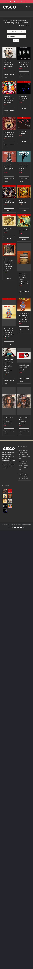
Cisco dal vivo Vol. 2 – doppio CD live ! (23, 98)
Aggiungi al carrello (6, 76)
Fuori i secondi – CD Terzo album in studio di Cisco (9, 134)
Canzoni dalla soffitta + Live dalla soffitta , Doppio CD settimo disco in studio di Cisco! (24, 278)
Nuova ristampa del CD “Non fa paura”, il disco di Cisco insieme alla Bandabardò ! (24, 317)
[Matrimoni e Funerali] (10, 506)
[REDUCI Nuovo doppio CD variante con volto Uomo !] (24, 401)
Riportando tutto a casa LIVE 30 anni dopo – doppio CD (24, 368)
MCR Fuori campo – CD (22, 202)
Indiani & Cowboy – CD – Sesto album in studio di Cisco (8, 63)
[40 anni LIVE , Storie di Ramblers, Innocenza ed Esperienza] (4, 501)
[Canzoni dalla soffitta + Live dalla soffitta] (10, 496)
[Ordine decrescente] (24, 31)
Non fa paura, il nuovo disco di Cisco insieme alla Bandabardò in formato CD (9, 332)
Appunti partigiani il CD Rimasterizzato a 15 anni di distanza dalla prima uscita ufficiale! (9, 264)
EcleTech (29, 524)
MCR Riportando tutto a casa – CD (9, 202)
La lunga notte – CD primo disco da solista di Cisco (24, 168)
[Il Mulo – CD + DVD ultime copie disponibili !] (9, 156)
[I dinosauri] (4, 506)
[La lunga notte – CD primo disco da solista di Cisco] (24, 156)
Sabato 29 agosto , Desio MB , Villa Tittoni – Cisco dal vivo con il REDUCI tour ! (23, 465)
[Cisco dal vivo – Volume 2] (4, 511)
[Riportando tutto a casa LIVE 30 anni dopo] (10, 490)
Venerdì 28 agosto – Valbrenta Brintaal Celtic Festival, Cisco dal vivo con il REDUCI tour (24, 454)
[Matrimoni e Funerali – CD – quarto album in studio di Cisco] (9, 87)
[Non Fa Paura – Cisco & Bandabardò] (4, 496)
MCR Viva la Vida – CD (7, 229)
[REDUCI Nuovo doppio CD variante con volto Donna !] (9, 401)
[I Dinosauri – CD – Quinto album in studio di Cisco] (24, 53)
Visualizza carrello (25, 25)
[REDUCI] (4, 490)
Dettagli (12, 74)
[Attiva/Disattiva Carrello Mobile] (26, 6)
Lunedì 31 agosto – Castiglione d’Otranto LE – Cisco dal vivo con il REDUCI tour (24, 475)
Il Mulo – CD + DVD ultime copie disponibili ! (9, 168)
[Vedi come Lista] (17, 40)
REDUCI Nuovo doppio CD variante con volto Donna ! (8, 420)
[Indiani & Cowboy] (10, 501)
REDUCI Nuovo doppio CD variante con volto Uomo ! (23, 420)
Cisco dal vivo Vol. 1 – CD (23, 132)
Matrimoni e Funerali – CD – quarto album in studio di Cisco (9, 99)
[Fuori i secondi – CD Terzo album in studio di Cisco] (9, 123)
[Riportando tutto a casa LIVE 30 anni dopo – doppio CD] (24, 355)
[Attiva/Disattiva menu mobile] (30, 6)
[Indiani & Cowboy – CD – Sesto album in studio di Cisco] (9, 52)
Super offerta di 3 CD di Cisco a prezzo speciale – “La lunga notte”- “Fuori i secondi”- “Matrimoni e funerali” (9, 365)
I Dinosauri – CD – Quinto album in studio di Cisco (24, 64)
